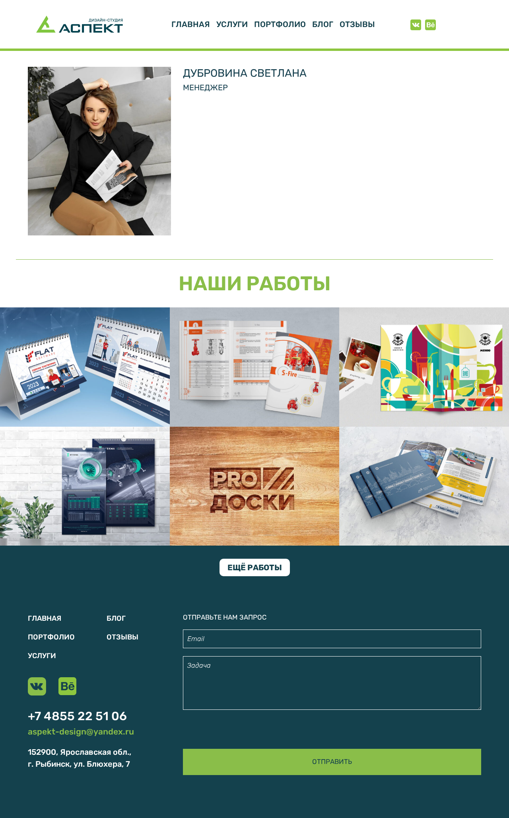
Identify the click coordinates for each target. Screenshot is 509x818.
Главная (190, 24)
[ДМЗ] (424, 485)
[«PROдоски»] (255, 485)
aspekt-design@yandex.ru (81, 731)
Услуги (232, 24)
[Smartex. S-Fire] (255, 366)
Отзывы (357, 24)
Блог (322, 24)
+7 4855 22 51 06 (77, 716)
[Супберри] (424, 366)
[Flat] (85, 366)
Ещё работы (254, 567)
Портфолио (280, 24)
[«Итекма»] (85, 485)
